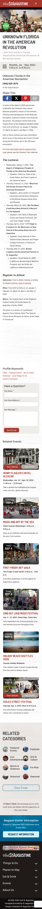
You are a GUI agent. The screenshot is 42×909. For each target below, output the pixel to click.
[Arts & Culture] (31, 758)
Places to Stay (11, 869)
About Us (8, 890)
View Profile (30, 466)
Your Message (9, 410)
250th (5, 373)
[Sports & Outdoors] (11, 767)
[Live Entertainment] (11, 758)
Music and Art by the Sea (18, 522)
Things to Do (10, 863)
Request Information (21, 834)
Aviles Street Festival (17, 701)
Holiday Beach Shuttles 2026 (18, 657)
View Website (12, 466)
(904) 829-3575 (10, 84)
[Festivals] (31, 749)
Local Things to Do (19, 376)
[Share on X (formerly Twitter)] (16, 98)
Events (7, 883)
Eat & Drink (9, 876)
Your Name (8, 391)
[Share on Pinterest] (25, 98)
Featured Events (15, 373)
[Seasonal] (31, 776)
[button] (21, 788)
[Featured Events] (11, 749)
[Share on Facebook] (7, 98)
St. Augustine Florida (28, 906)
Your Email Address (11, 400)
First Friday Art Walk (16, 567)
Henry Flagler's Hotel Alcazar (17, 474)
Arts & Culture (29, 373)
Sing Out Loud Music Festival (20, 613)
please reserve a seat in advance (18, 283)
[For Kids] (31, 767)
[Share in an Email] (34, 98)
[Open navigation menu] (33, 4)
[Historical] (11, 776)
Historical (6, 376)
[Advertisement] (21, 343)
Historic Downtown (10, 379)
